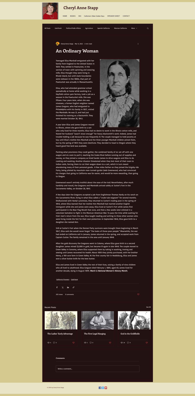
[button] (148, 28)
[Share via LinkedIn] (68, 287)
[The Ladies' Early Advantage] (61, 320)
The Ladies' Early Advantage (60, 333)
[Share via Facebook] (57, 287)
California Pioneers (62, 279)
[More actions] (138, 43)
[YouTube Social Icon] (106, 388)
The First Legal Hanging (95, 333)
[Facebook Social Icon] (100, 388)
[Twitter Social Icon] (103, 388)
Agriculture (89, 28)
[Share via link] (73, 287)
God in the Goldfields (130, 333)
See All (148, 307)
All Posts (47, 28)
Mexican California (120, 28)
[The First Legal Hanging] (97, 320)
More (133, 28)
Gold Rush (58, 28)
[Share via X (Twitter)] (62, 287)
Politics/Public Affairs (73, 28)
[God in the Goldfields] (134, 320)
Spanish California (103, 28)
